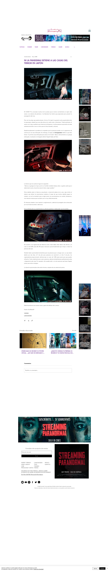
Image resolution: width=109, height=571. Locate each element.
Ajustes (95, 568)
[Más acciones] (71, 57)
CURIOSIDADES (44, 47)
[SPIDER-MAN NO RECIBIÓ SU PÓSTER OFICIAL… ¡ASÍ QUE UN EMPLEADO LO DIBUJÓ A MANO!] (33, 340)
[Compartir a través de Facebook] (25, 320)
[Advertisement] (54, 17)
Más (66, 47)
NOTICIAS (22, 47)
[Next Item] (88, 226)
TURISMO (53, 47)
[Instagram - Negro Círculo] (29, 482)
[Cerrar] (107, 568)
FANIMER (29, 47)
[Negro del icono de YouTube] (25, 482)
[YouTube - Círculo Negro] (22, 482)
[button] (89, 30)
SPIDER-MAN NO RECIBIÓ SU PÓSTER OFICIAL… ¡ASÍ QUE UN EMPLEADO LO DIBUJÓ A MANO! (33, 352)
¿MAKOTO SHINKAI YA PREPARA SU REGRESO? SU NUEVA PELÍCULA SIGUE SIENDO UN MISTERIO (62, 352)
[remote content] (48, 105)
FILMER (36, 47)
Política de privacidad (38, 569)
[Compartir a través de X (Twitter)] (28, 320)
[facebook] (32, 482)
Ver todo (74, 330)
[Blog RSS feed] (39, 482)
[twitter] (35, 482)
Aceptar (102, 568)
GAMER (60, 47)
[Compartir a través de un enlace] (32, 320)
